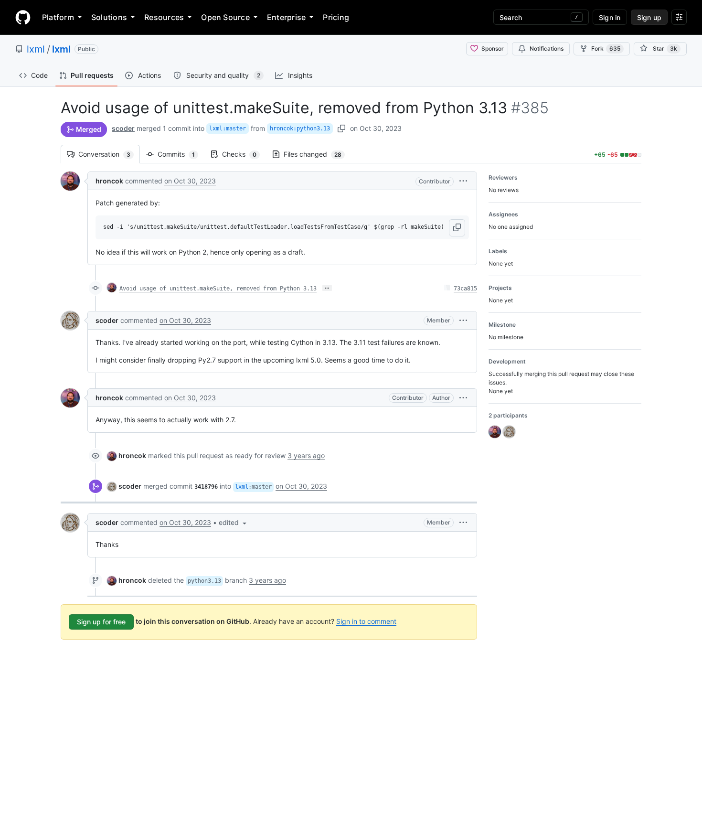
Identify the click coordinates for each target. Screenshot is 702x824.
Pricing (336, 17)
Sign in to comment (366, 621)
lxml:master (227, 128)
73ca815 (465, 288)
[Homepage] (23, 17)
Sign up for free (101, 622)
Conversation (109, 154)
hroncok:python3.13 (300, 128)
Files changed (317, 154)
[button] (463, 181)
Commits (181, 154)
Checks (244, 154)
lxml (36, 49)
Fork (605, 48)
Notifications (547, 48)
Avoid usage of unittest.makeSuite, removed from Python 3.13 (218, 288)
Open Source (225, 17)
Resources (164, 17)
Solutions (109, 17)
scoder (123, 128)
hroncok (109, 181)
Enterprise (286, 17)
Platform (58, 17)
